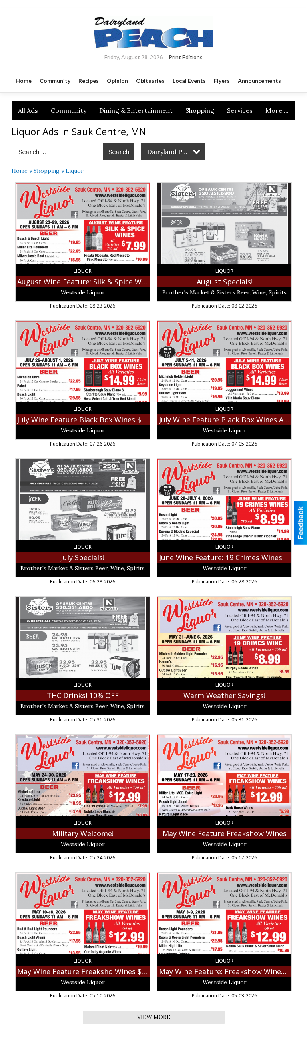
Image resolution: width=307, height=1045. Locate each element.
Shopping (199, 110)
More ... (277, 110)
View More (153, 1017)
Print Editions (186, 57)
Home (20, 170)
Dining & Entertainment (136, 110)
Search (119, 152)
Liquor (75, 170)
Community (68, 110)
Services (240, 110)
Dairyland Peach (172, 152)
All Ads (28, 110)
